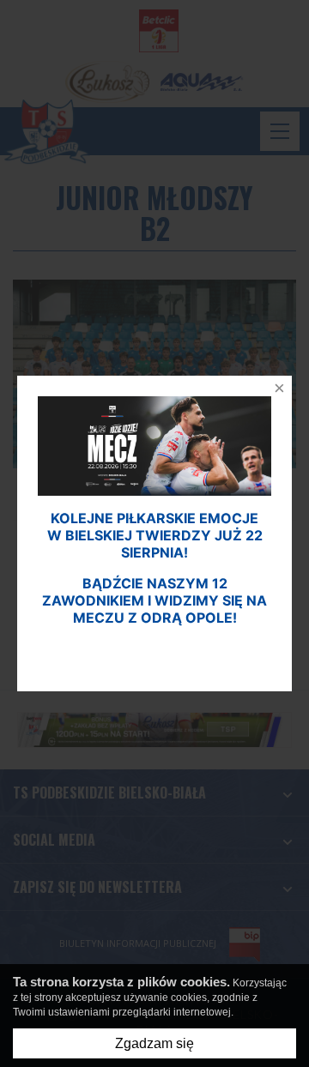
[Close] (275, 393)
